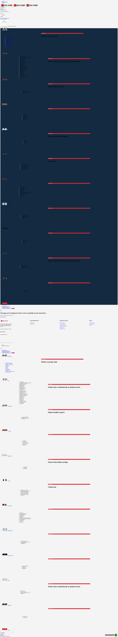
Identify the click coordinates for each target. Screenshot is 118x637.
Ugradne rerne (8, 44)
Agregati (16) (22, 56)
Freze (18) (21, 64)
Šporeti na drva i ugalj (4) (24, 168)
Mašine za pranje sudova (9, 38)
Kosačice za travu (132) (23, 67)
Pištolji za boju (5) (22, 70)
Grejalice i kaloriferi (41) (24, 491)
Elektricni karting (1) (25, 240)
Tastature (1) (24, 567)
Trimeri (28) (21, 74)
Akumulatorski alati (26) (23, 57)
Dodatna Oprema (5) (23, 387)
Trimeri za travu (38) (23, 75)
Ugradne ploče (8, 43)
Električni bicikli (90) (25, 91)
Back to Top (2, 635)
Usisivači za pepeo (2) (23, 401)
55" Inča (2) (24, 440)
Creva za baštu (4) (23, 591)
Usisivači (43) (22, 194)
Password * (2, 13)
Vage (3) (21, 195)
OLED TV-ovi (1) (25, 117)
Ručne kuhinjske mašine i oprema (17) (25, 518)
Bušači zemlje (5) (22, 60)
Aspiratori (7, 368)
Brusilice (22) (22, 59)
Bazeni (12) (22, 265)
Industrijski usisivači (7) (23, 66)
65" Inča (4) (24, 115)
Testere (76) (21, 73)
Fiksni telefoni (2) (24, 215)
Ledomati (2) (22, 189)
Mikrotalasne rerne (8, 46)
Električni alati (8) (22, 63)
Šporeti (7, 41)
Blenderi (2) (21, 187)
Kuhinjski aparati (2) (23, 188)
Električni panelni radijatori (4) (25, 165)
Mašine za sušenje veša (9, 363)
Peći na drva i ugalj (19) (24, 167)
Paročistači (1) (22, 190)
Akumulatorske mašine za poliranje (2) (25, 382)
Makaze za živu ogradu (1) (24, 68)
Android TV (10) (25, 116)
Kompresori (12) (22, 392)
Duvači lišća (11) (22, 62)
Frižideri (7, 39)
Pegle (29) (21, 191)
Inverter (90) (25, 141)
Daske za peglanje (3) (23, 513)
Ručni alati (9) (22, 72)
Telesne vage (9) (22, 193)
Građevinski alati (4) (23, 65)
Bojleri (7, 42)
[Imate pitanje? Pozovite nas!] (116, 635)
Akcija (3, 1)
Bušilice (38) (22, 61)
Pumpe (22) (21, 397)
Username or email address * (4, 11)
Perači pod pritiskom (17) (23, 69)
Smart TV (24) (25, 118)
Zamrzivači (7, 40)
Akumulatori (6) (25, 290)
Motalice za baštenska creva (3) (25, 266)
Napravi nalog (7, 18)
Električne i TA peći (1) (24, 164)
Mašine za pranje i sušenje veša (10, 45)
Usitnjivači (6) (22, 402)
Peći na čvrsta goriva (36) (24, 166)
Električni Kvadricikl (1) (25, 92)
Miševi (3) (23, 566)
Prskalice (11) (22, 71)
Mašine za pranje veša (9, 37)
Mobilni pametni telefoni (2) (25, 216)
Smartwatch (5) (23, 542)
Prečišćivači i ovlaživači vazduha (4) (25, 192)
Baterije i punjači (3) (23, 58)
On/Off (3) (25, 467)
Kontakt (3, 2)
